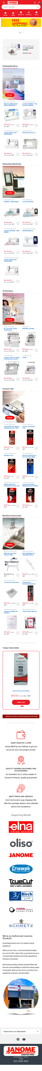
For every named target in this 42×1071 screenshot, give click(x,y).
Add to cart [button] (18, 125)
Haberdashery (26, 580)
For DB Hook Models (9, 453)
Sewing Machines (27, 131)
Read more (36, 575)
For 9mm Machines (9, 424)
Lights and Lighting (27, 551)
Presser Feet (15, 482)
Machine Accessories (10, 551)
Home (5, 15)
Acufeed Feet (7, 482)
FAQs (36, 14)
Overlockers (25, 326)
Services (28, 14)
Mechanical (7, 102)
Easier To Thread (8, 326)
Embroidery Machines (10, 228)
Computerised (26, 102)
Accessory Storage (9, 580)
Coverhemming (8, 355)
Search (37, 7)
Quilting (33, 228)
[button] (3, 24)
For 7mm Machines (27, 424)
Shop (13, 15)
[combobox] (18, 7)
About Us (21, 14)
